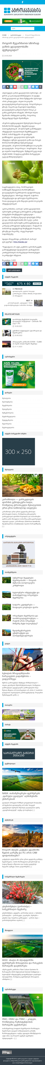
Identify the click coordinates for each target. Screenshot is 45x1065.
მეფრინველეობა (9, 416)
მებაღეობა (6, 398)
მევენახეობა (7, 405)
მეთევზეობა (7, 409)
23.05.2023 (8, 56)
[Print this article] (22, 87)
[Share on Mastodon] (29, 87)
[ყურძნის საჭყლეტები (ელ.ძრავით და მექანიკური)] (6, 333)
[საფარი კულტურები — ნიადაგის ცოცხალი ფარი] (6, 607)
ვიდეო (7, 644)
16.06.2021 (18, 326)
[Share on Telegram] (33, 87)
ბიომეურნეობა (10, 572)
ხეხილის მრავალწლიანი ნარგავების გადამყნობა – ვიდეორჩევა (16, 676)
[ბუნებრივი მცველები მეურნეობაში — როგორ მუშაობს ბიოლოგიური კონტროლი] (6, 580)
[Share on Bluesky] (37, 87)
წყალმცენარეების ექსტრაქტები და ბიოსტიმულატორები (23, 633)
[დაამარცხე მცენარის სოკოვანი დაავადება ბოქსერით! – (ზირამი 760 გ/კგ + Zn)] (6, 321)
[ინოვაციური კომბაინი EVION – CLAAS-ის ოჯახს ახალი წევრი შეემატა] (6, 344)
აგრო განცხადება (14, 270)
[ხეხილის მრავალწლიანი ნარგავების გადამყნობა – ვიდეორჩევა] (22, 659)
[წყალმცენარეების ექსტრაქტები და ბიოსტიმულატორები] (6, 632)
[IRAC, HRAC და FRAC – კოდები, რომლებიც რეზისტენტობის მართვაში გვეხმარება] (22, 1005)
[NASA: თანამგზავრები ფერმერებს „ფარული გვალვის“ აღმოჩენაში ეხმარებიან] (22, 779)
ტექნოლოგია (10, 764)
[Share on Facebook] (4, 87)
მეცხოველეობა (8, 427)
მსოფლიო (9, 930)
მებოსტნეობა (7, 402)
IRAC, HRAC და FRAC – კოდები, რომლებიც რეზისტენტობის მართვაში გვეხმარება (19, 1022)
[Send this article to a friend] (18, 87)
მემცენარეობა (8, 413)
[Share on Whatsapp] (26, 87)
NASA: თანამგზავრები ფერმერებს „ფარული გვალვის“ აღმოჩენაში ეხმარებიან (21, 796)
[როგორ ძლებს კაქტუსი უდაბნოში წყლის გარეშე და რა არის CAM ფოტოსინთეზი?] (22, 835)
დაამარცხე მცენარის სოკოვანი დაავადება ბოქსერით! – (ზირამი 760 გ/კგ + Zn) (27, 321)
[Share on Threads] (40, 87)
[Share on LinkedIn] (11, 87)
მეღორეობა (7, 424)
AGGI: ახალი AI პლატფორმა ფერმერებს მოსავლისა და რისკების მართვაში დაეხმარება (22, 963)
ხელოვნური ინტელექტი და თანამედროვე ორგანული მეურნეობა (26, 595)
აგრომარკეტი (10, 989)
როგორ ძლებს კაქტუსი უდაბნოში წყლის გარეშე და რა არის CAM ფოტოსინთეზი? (20, 853)
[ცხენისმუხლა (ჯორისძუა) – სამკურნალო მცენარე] (22, 892)
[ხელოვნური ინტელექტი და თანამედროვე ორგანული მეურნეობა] (6, 594)
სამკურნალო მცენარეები (15, 877)
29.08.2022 (18, 335)
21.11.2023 (18, 347)
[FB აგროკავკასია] (22, 2)
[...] (3, 526)
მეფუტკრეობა (7, 420)
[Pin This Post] (15, 87)
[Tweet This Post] (7, 87)
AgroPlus (9, 820)
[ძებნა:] (22, 28)
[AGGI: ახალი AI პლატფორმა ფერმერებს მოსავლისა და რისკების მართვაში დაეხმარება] (22, 946)
